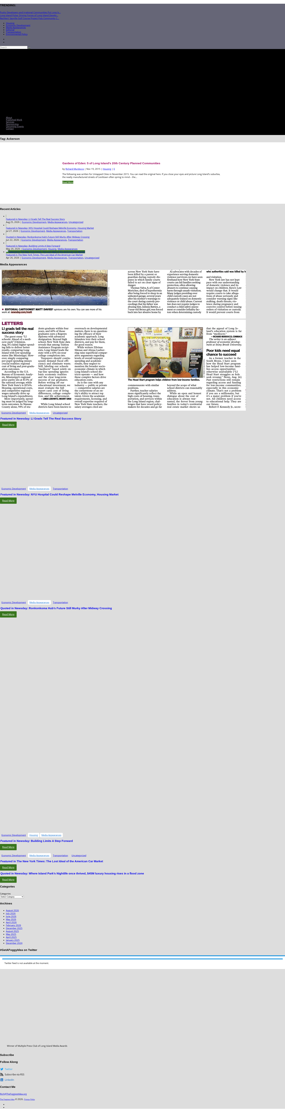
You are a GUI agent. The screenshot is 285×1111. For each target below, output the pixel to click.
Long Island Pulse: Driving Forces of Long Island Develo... (29, 15)
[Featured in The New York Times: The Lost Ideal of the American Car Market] (45, 251)
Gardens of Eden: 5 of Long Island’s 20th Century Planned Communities (111, 163)
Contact (10, 128)
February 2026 (13, 925)
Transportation (13, 31)
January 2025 (13, 940)
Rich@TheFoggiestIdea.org (13, 1093)
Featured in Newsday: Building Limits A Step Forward (33, 245)
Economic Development (18, 25)
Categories (5, 893)
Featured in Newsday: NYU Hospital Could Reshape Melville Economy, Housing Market (50, 227)
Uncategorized (76, 222)
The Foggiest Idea (7, 1099)
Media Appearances (16, 27)
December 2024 (14, 943)
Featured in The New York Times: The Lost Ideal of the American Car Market (44, 254)
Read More (67, 182)
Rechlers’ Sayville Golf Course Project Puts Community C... (29, 18)
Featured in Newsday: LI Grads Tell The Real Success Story (35, 219)
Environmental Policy (17, 34)
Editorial (10, 29)
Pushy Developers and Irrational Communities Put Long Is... (30, 12)
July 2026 (11, 913)
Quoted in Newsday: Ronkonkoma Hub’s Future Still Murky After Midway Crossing (48, 236)
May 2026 (11, 919)
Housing (10, 23)
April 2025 (11, 937)
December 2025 (14, 928)
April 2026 (11, 922)
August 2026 (12, 910)
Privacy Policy (29, 1099)
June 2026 (11, 916)
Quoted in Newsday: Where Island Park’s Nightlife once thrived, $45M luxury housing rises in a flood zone (72, 873)
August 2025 (12, 931)
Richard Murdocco (74, 168)
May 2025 (11, 934)
